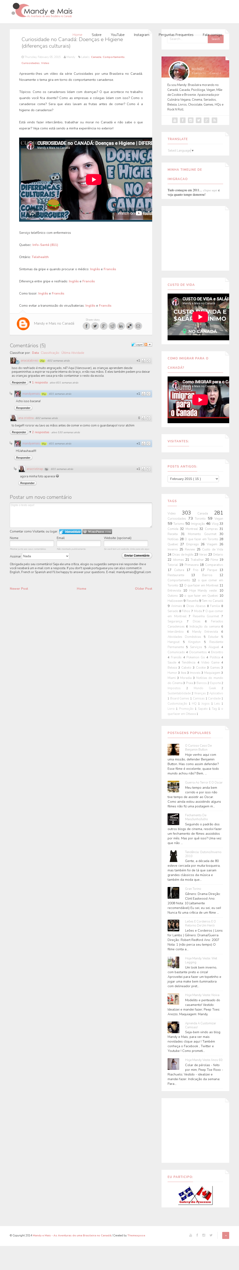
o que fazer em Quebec (201, 596)
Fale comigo (212, 34)
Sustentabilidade (180, 693)
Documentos (198, 652)
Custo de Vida (212, 549)
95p (44, 394)
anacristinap (35, 469)
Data (35, 353)
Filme (215, 560)
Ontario (218, 555)
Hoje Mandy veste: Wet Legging (201, 961)
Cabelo (187, 668)
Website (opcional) (117, 538)
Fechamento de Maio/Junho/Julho (196, 817)
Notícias (174, 539)
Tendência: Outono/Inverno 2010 (203, 854)
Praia (190, 683)
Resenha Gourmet (207, 616)
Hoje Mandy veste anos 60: (204, 1060)
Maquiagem (212, 673)
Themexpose (136, 1235)
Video (45, 63)
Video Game (211, 662)
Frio (197, 570)
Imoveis (195, 673)
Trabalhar (198, 560)
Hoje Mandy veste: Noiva (202, 995)
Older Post (143, 588)
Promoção (187, 709)
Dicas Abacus (196, 606)
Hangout (175, 642)
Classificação (50, 353)
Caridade (214, 698)
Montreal (193, 529)
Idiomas (179, 560)
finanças (200, 693)
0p (46, 469)
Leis (217, 704)
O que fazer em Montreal (201, 585)
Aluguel (214, 647)
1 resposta (40, 382)
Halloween (175, 601)
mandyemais (31, 394)
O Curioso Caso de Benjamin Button (198, 748)
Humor (173, 673)
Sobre (97, 34)
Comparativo (214, 565)
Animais (177, 606)
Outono (173, 596)
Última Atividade (72, 353)
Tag (215, 709)
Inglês (95, 269)
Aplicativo (216, 693)
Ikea (184, 673)
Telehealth (40, 257)
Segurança (177, 621)
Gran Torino (193, 889)
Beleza (173, 668)
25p (42, 360)
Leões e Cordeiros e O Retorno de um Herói (200, 924)
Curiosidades (30, 63)
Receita (174, 534)
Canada (96, 57)
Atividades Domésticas (186, 637)
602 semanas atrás (58, 360)
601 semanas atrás (60, 394)
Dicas (199, 621)
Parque (213, 570)
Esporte (216, 683)
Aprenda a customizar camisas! (200, 1025)
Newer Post (19, 588)
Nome (14, 538)
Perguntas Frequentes (176, 34)
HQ (195, 704)
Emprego (193, 544)
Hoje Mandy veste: (204, 591)
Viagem (213, 544)
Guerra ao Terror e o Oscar (204, 783)
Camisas (199, 698)
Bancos (202, 683)
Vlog (215, 524)
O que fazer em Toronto (202, 539)
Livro (172, 709)
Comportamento (114, 57)
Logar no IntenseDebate (70, 531)
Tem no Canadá (212, 601)
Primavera (192, 565)
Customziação (178, 704)
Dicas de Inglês (183, 555)
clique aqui (210, 190)
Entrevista (175, 591)
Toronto (201, 519)
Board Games (180, 698)
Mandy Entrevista (206, 632)
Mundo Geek (208, 688)
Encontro (217, 652)
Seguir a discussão (148, 344)
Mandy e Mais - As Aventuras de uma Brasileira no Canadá (72, 1235)
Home (77, 34)
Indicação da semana (205, 626)
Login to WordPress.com (97, 531)
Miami (172, 678)
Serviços (197, 647)
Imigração (198, 524)
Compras (212, 529)
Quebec (174, 544)
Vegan (218, 519)
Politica (215, 657)
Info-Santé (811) (45, 245)
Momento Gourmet (203, 534)
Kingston (196, 642)
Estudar (214, 637)
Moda (198, 611)
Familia (215, 606)
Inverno (173, 549)
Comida (174, 529)
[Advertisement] (197, 237)
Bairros (210, 575)
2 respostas (41, 432)
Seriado (173, 611)
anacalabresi (29, 360)
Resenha (192, 601)
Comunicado (177, 652)
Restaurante (179, 575)
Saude (173, 662)
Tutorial (173, 565)
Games (215, 668)
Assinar (16, 556)
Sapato (203, 709)
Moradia (186, 678)
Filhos (186, 611)
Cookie (201, 668)
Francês (110, 269)
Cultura (180, 570)
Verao (203, 555)
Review (191, 549)
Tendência (189, 662)
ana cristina (26, 418)
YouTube (118, 34)
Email (61, 538)
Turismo (179, 524)
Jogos (206, 704)
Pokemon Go (196, 657)
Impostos (177, 688)
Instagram (141, 34)
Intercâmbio (177, 632)
